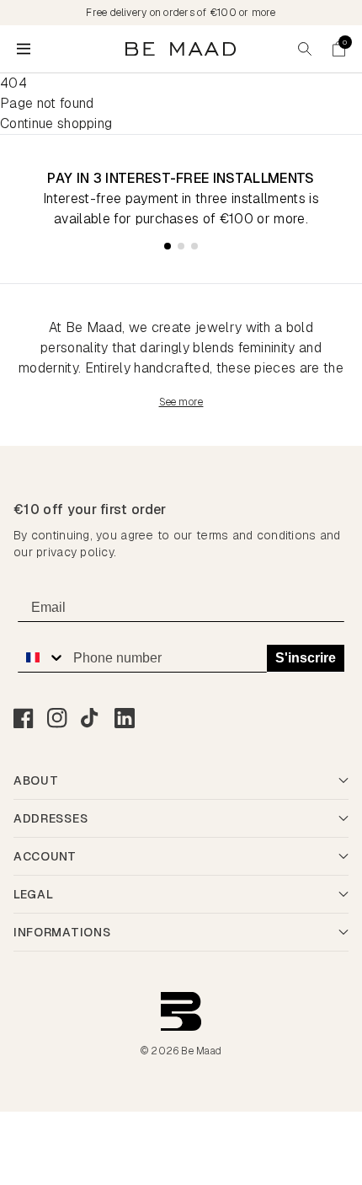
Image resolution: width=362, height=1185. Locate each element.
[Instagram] (57, 718)
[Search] (305, 49)
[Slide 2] (181, 246)
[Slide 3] (194, 246)
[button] (338, 49)
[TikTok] (91, 718)
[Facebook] (23, 718)
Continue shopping (56, 123)
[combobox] (41, 657)
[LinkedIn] (124, 718)
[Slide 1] (167, 246)
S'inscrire (305, 658)
